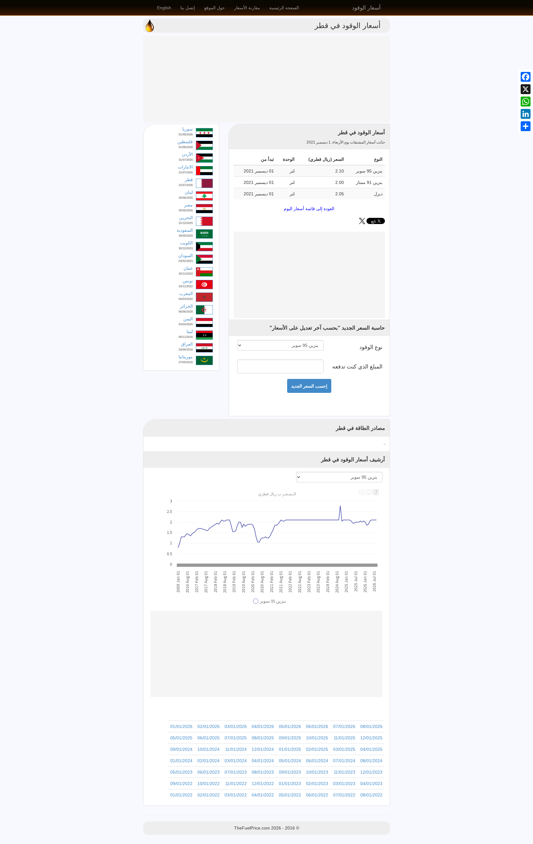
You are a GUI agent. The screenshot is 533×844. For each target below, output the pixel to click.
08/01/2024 (371, 760)
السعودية (185, 230)
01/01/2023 (290, 783)
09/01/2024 (181, 749)
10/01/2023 (317, 772)
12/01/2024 (263, 749)
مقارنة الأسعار (247, 7)
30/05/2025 (186, 235)
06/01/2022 (317, 794)
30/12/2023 (186, 248)
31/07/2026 (186, 159)
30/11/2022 (186, 273)
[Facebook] (525, 77)
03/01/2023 (344, 783)
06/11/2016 (186, 337)
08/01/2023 (263, 772)
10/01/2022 (208, 783)
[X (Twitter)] (362, 222)
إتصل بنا (187, 7)
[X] (525, 89)
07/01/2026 (344, 726)
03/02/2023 (186, 261)
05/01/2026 (290, 726)
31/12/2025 (186, 223)
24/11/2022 (186, 286)
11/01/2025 (344, 737)
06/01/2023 (208, 772)
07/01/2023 (236, 772)
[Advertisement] (266, 79)
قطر (189, 179)
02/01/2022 (208, 794)
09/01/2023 (290, 772)
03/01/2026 (236, 726)
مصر (188, 204)
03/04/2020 (186, 324)
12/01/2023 (371, 772)
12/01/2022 (263, 783)
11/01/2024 (236, 749)
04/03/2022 (186, 299)
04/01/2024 (263, 760)
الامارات (185, 166)
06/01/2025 (208, 737)
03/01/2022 (236, 794)
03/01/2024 (236, 760)
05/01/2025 (181, 737)
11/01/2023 (344, 772)
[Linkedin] (525, 114)
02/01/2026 (208, 726)
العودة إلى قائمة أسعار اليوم (309, 208)
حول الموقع (214, 7)
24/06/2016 (186, 349)
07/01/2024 (344, 760)
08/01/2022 (371, 794)
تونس (188, 280)
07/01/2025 (236, 737)
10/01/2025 (317, 737)
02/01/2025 (317, 749)
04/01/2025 (371, 749)
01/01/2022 (181, 794)
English (164, 7)
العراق (187, 344)
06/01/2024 (317, 760)
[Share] (525, 126)
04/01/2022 (263, 794)
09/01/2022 (181, 783)
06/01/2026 (317, 726)
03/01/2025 (344, 749)
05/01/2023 (181, 772)
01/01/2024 (181, 760)
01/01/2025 (290, 749)
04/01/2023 (371, 783)
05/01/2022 (290, 794)
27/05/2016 (186, 362)
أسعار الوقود (366, 8)
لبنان (189, 192)
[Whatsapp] (525, 101)
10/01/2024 (208, 749)
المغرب (186, 293)
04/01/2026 (263, 726)
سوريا (187, 129)
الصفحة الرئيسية (284, 7)
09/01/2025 (290, 737)
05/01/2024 (290, 760)
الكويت (186, 242)
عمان (188, 268)
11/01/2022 (236, 783)
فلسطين (185, 141)
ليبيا (190, 331)
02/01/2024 (208, 760)
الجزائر (186, 306)
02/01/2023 (317, 783)
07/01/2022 (344, 794)
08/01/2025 (263, 737)
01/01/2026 (181, 726)
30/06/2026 (186, 197)
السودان (185, 255)
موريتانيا (186, 356)
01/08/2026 (186, 134)
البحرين (186, 217)
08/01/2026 (371, 726)
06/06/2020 (186, 311)
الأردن (187, 154)
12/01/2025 (371, 737)
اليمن (188, 318)
